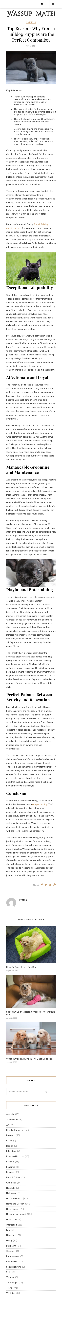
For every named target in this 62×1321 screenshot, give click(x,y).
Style (8, 1272)
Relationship (12, 1261)
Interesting (11, 1224)
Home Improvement (16, 1214)
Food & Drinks (13, 1177)
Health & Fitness (14, 1198)
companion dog (39, 804)
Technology (12, 1282)
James (23, 900)
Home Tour (11, 1219)
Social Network (13, 1266)
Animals (31, 22)
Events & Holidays (15, 1156)
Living (9, 1240)
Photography (12, 1256)
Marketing (11, 1245)
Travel (9, 1287)
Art (7, 1124)
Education (11, 1151)
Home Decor (12, 1209)
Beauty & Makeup (14, 1130)
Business (10, 1135)
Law (8, 1230)
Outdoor (10, 1251)
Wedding (10, 1293)
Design (9, 1146)
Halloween (11, 1193)
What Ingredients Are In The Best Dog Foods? (30, 1058)
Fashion (10, 1161)
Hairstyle (10, 1188)
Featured (10, 1167)
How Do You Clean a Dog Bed (21, 967)
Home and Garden (15, 1203)
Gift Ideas (11, 1182)
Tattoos (10, 1277)
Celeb (9, 1140)
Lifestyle (10, 1235)
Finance (10, 1172)
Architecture (12, 1119)
